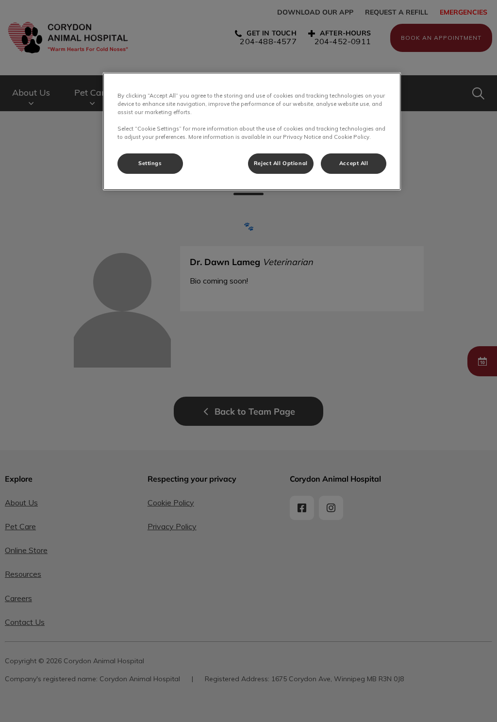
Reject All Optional (281, 163)
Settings (150, 163)
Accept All (353, 163)
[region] (252, 131)
